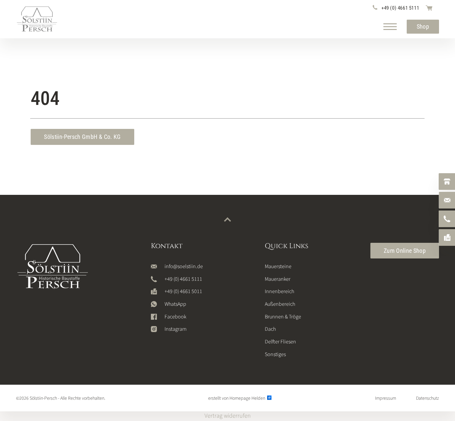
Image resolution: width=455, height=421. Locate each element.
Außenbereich (280, 304)
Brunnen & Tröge (283, 316)
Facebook (175, 316)
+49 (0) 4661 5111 (400, 8)
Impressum (385, 398)
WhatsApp (175, 304)
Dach (270, 329)
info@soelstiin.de (184, 266)
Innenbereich (279, 291)
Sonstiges (275, 354)
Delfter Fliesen (280, 341)
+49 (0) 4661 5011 (183, 291)
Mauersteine (278, 266)
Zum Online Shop (405, 250)
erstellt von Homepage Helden (237, 398)
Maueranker (277, 279)
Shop (423, 26)
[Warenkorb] (429, 8)
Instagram (176, 329)
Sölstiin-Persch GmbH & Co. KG (82, 136)
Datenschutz (427, 398)
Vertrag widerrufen (228, 416)
